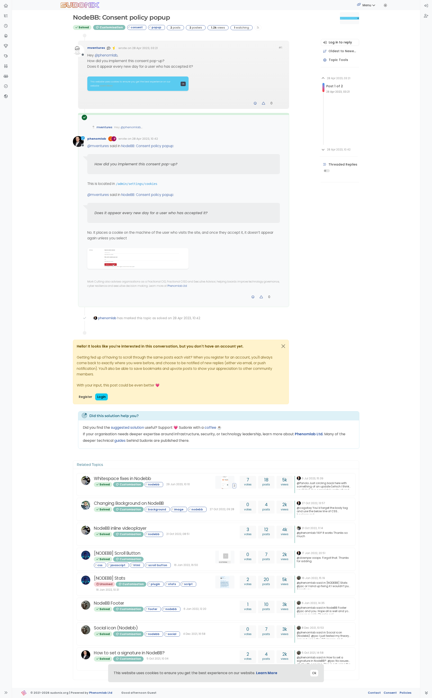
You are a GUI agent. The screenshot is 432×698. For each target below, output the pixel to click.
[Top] (6, 46)
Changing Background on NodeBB (129, 503)
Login (101, 397)
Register (85, 397)
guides (120, 440)
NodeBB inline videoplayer (120, 528)
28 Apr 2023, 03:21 (145, 48)
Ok (314, 673)
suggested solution (127, 427)
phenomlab (96, 139)
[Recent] (6, 26)
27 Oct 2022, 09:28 (222, 509)
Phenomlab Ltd (177, 286)
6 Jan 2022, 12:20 (195, 609)
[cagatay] (85, 505)
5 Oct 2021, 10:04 (158, 658)
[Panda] (85, 480)
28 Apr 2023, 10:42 (145, 139)
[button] (6, 16)
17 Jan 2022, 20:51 (313, 553)
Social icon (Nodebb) (116, 628)
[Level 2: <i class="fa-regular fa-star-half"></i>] (114, 48)
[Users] (6, 66)
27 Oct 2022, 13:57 (313, 503)
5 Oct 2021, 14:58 (313, 653)
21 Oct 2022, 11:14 (312, 528)
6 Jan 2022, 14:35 (313, 603)
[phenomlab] (299, 478)
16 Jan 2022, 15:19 (313, 578)
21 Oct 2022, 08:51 (177, 534)
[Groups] (6, 76)
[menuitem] (426, 6)
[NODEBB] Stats (109, 578)
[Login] (426, 6)
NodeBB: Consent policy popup (147, 146)
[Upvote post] (264, 103)
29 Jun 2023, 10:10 (178, 484)
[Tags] (6, 56)
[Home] (6, 6)
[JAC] (299, 577)
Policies (405, 693)
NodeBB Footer (109, 603)
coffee (211, 427)
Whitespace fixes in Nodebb (122, 479)
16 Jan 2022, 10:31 (107, 590)
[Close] (283, 346)
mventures (96, 48)
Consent (390, 693)
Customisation (111, 27)
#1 (280, 47)
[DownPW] (85, 555)
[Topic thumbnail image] (226, 557)
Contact (374, 693)
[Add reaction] (255, 103)
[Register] (426, 16)
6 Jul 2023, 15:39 (312, 478)
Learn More (266, 673)
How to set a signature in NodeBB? (129, 653)
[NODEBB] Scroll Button (117, 553)
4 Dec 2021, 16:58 (194, 634)
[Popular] (6, 36)
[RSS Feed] (257, 27)
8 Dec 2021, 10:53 (313, 628)
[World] (6, 96)
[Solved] (6, 86)
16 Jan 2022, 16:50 (186, 565)
